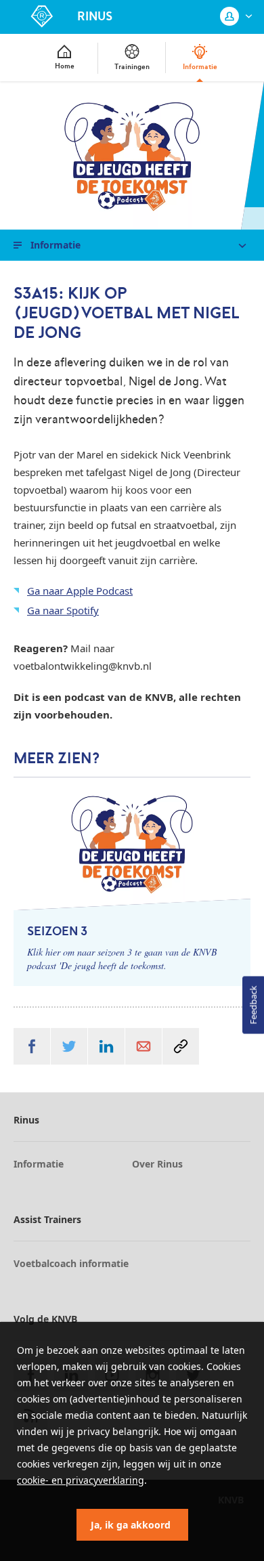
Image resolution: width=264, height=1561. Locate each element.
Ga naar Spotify (63, 610)
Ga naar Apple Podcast (80, 590)
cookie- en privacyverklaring (80, 1480)
